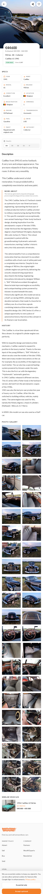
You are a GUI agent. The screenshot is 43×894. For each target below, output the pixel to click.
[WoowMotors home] (21, 829)
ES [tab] (24, 146)
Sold (3, 861)
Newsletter (27, 856)
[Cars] (4, 4)
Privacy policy (30, 879)
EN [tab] (7, 146)
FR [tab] (12, 146)
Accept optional (21, 891)
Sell (3, 850)
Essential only (21, 885)
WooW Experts (29, 850)
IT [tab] (29, 146)
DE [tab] (18, 146)
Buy (3, 856)
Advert (4, 845)
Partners (26, 845)
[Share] (32, 4)
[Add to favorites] (39, 4)
